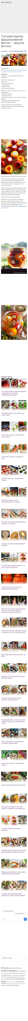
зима (24, 973)
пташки (14, 981)
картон (2, 975)
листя (18, 975)
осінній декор (19, 979)
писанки (7, 981)
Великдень (4, 968)
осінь (25, 979)
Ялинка (18, 971)
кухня (15, 975)
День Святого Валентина (15, 968)
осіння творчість (10, 979)
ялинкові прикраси (14, 985)
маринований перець (18, 51)
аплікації (22, 971)
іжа (2, 51)
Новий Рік (5, 970)
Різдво (13, 970)
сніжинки (8, 983)
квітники (9, 975)
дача (18, 973)
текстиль (19, 983)
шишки (6, 985)
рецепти (5, 51)
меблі (7, 977)
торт (22, 983)
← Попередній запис (7, 911)
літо (24, 975)
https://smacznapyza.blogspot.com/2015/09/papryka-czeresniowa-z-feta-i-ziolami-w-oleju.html (13, 70)
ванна (25, 971)
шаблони (3, 985)
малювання (3, 977)
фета (25, 51)
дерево (20, 973)
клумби (13, 975)
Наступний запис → (20, 913)
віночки (15, 973)
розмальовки (20, 982)
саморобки (3, 983)
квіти (5, 975)
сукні (11, 983)
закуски (11, 51)
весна (2, 973)
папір (3, 981)
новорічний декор (16, 977)
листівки (22, 975)
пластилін (11, 981)
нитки (10, 977)
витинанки (6, 973)
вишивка (11, 973)
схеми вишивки (15, 983)
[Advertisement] (14, 19)
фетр (24, 983)
